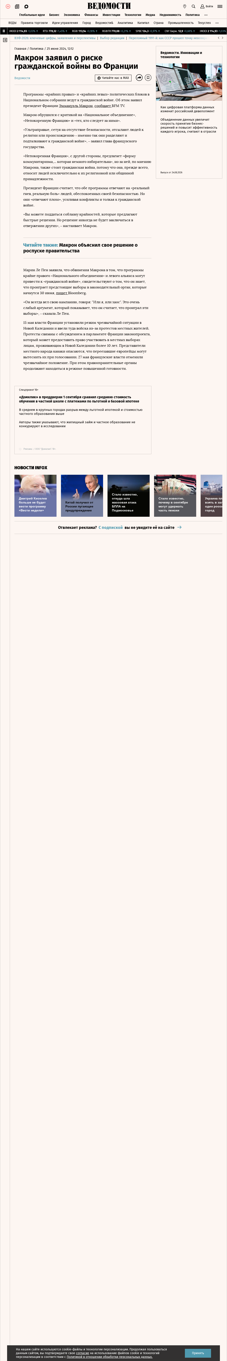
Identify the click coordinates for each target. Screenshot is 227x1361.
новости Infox (30, 467)
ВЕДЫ (12, 23)
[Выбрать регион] (184, 6)
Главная (20, 49)
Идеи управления (65, 23)
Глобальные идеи (32, 15)
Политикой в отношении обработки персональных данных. (110, 1357)
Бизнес (54, 15)
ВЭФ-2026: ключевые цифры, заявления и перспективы (55, 38)
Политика (193, 15)
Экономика (72, 15)
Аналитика (125, 23)
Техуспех (204, 23)
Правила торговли (34, 23)
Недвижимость (170, 15)
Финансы (91, 15)
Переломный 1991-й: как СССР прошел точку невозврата (169, 38)
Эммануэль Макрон (76, 106)
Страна (159, 23)
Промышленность (181, 23)
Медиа (150, 15)
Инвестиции (111, 15)
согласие (82, 1353)
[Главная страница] (109, 6)
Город (86, 23)
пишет (62, 293)
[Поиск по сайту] (193, 6)
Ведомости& (104, 23)
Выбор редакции (112, 38)
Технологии (133, 15)
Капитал (143, 23)
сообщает (103, 106)
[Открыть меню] (219, 6)
